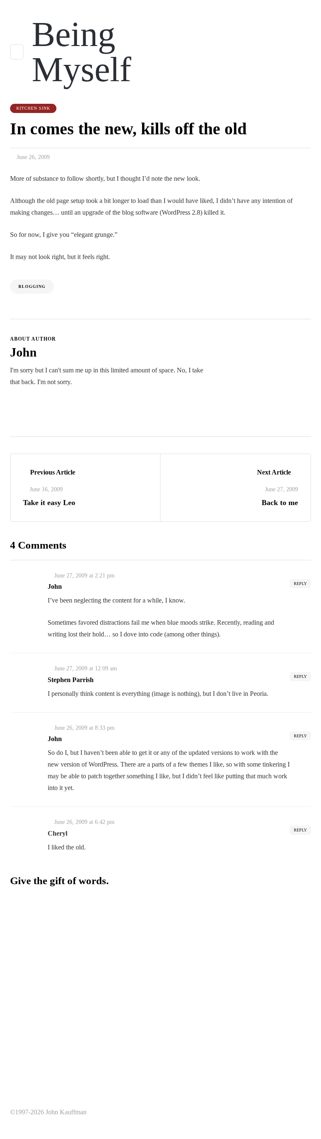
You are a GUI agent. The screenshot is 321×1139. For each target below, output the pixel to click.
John (23, 352)
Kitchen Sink (33, 108)
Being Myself (81, 52)
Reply (300, 583)
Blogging (32, 286)
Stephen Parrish (71, 679)
